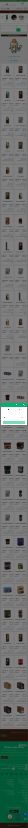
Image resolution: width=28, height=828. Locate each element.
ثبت (14, 422)
